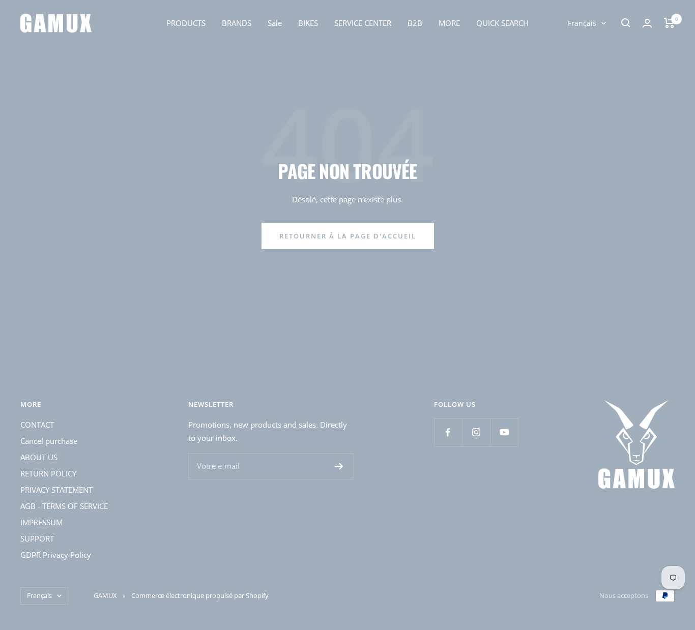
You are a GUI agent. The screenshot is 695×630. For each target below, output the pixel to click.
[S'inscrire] (339, 466)
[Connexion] (647, 23)
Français (582, 23)
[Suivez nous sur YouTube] (504, 432)
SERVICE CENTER (362, 23)
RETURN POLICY (48, 473)
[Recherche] (625, 22)
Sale (275, 23)
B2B (415, 23)
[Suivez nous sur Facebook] (448, 432)
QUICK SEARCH (502, 23)
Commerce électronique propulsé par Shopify (200, 595)
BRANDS (236, 23)
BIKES (308, 23)
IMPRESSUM (41, 522)
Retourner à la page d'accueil (347, 236)
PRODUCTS (186, 23)
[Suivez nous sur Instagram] (476, 432)
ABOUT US (38, 457)
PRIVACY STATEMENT (56, 490)
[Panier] (669, 23)
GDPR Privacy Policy (55, 555)
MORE (449, 23)
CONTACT (37, 424)
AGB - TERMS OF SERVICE (64, 506)
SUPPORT (37, 538)
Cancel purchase (48, 441)
